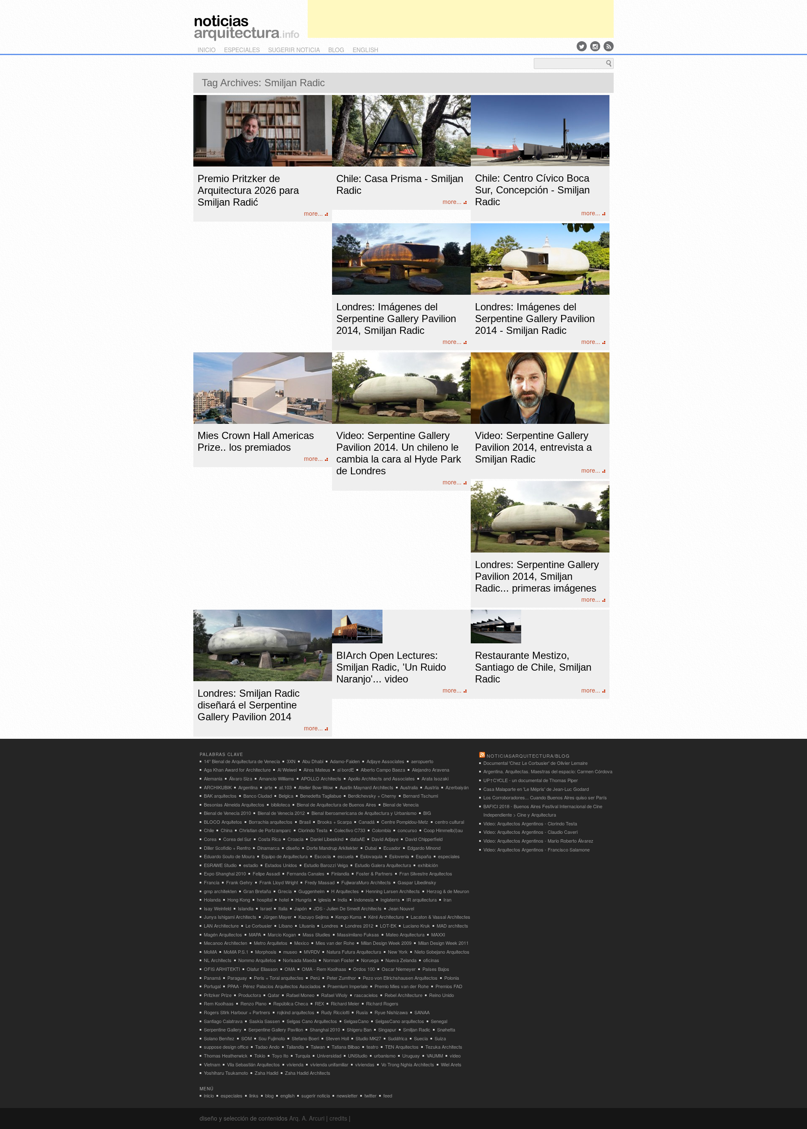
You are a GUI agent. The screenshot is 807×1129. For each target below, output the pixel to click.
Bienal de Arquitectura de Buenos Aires (336, 804)
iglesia (324, 899)
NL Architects (218, 960)
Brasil (305, 821)
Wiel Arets (451, 1064)
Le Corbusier (258, 925)
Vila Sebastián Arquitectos (253, 1064)
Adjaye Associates (385, 761)
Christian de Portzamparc (265, 830)
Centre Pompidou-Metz (404, 821)
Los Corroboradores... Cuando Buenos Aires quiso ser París (545, 797)
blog (336, 49)
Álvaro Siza (240, 778)
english (365, 49)
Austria (432, 787)
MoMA (210, 951)
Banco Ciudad (257, 795)
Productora (249, 995)
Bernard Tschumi (420, 795)
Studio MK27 (368, 1038)
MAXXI (438, 934)
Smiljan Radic (416, 1029)
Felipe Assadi (266, 873)
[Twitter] (582, 46)
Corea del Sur (237, 839)
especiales (242, 49)
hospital (264, 899)
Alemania (213, 778)
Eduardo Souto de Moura (229, 856)
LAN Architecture (221, 925)
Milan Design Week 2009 (386, 942)
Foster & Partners (374, 873)
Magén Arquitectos (223, 934)
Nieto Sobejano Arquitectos (441, 951)
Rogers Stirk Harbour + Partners (237, 1012)
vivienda (295, 1064)
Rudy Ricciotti (335, 1012)
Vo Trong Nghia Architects (407, 1064)
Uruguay (411, 1055)
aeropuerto (422, 761)
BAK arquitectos (220, 795)
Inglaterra (390, 899)
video (455, 1055)
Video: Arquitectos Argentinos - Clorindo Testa (530, 823)
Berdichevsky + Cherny (372, 795)
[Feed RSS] (609, 46)
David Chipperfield (424, 839)
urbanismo (385, 1055)
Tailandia (295, 1046)
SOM (246, 1038)
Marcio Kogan (282, 934)
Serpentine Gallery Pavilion (275, 1029)
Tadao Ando (267, 1046)
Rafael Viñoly (334, 995)
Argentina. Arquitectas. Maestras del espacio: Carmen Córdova (547, 771)
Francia (211, 882)
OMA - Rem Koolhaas (324, 968)
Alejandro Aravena (430, 769)
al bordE (345, 769)
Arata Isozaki (435, 778)
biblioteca (280, 804)
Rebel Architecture (403, 995)
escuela (345, 856)
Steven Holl (337, 1038)
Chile (209, 830)
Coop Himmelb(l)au (443, 830)
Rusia (362, 1012)
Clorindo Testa (312, 830)
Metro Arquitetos (270, 942)
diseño (293, 847)
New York (398, 951)
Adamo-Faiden (345, 761)
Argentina (248, 787)
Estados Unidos (281, 865)
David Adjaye (385, 839)
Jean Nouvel (401, 908)
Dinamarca (268, 847)
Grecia (285, 891)
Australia (409, 787)
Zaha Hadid (266, 1072)
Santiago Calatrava (223, 1021)
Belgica (286, 795)
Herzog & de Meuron (448, 891)
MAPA (255, 934)
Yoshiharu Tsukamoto (226, 1072)
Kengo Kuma (348, 916)
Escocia (322, 856)
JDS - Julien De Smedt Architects (348, 908)
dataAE (357, 839)
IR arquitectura (421, 899)
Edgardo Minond (423, 847)
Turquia (302, 1055)
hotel (284, 899)
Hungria (303, 899)
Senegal (439, 1021)
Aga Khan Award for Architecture (237, 769)
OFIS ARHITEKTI (222, 968)
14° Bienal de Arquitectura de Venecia (242, 761)
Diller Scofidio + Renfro (227, 847)
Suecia (421, 1038)
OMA (290, 968)
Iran (447, 899)
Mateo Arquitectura (405, 934)
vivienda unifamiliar (329, 1064)
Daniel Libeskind (326, 839)
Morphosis (266, 951)
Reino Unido (441, 995)
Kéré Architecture (386, 916)
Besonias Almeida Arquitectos (234, 804)
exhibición (428, 865)
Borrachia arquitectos (271, 821)
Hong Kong (238, 899)
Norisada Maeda (299, 960)
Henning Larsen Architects (393, 891)
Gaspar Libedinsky (417, 882)
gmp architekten (220, 891)
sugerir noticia (294, 49)
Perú (315, 977)
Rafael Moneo (300, 995)
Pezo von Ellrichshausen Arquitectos (400, 977)
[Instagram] (595, 46)
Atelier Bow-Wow (315, 787)
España (423, 856)
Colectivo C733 (349, 830)
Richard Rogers (382, 1003)
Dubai (371, 847)
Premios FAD (448, 986)
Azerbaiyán (457, 787)
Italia (282, 908)
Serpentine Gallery (223, 1029)
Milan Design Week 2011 (443, 942)
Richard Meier (345, 1003)
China (226, 830)
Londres (330, 925)
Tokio (259, 1055)
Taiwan (318, 1046)
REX (319, 1003)
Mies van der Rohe (335, 942)
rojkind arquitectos (295, 1012)
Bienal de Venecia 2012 (281, 812)
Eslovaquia (371, 856)
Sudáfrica (397, 1038)
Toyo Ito (280, 1055)
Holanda (212, 899)
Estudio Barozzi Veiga (326, 865)
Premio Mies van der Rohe (401, 986)
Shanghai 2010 (325, 1029)
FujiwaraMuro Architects (366, 882)
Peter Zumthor (341, 977)
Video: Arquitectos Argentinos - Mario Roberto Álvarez (538, 840)
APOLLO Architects (321, 778)
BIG (427, 812)
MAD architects (452, 925)
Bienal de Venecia (401, 804)
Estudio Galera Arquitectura (383, 865)
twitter (370, 1095)
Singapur (387, 1029)
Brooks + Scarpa (334, 821)
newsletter (347, 1095)
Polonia (451, 977)
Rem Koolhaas (219, 1003)
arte (268, 787)
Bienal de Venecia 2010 (227, 812)
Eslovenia (399, 856)
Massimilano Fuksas (358, 934)
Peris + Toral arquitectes (278, 977)
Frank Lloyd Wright (278, 882)
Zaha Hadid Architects (307, 1072)
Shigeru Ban (359, 1029)
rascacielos (366, 995)
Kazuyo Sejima (313, 916)
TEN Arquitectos (402, 1046)
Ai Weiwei (287, 769)
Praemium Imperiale (347, 986)
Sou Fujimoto (271, 1038)
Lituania (307, 925)
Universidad (329, 1055)
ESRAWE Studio (220, 865)
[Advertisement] (461, 19)
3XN (291, 761)
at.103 (285, 787)
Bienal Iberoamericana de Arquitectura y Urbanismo (364, 812)
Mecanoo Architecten (225, 942)
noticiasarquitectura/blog (528, 755)
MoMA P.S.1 (236, 951)
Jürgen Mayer (277, 916)
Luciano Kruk (416, 925)
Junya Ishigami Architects (230, 916)
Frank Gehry (239, 882)
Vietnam (212, 1064)
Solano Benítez (219, 1038)
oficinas (431, 960)
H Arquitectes (345, 891)
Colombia (381, 830)
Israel (266, 908)
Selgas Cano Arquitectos (312, 1021)
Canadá (366, 821)
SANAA (422, 1012)
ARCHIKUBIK (218, 787)
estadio (250, 865)
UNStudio (357, 1055)
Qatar (274, 995)
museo (290, 951)
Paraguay (237, 977)
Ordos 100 (364, 968)
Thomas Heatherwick (226, 1055)
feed (387, 1095)
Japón (300, 908)
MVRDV (312, 951)
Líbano (286, 925)
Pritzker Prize (218, 995)
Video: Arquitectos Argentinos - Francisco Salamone (536, 849)
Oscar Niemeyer (399, 968)
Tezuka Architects (443, 1046)
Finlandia (340, 873)
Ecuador (392, 847)
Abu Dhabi (312, 761)
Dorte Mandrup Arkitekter (332, 847)
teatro (372, 1046)
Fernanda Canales (305, 873)
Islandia (245, 908)
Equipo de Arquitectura (284, 856)
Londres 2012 (359, 925)
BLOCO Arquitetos (223, 821)
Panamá (212, 977)
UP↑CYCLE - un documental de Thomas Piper (530, 780)
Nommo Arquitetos (257, 960)
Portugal (212, 986)
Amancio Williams (276, 778)
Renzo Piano (253, 1003)
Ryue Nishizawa (391, 1012)
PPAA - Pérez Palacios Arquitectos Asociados (274, 986)
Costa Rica (269, 839)
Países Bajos (435, 968)
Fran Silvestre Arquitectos (425, 873)
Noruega (370, 960)
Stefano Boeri (305, 1038)
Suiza (440, 1038)
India (342, 899)
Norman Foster (338, 960)
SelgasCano (356, 1021)
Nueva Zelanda (401, 960)
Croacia (295, 839)
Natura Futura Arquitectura (354, 951)
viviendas (364, 1064)
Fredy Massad (320, 882)
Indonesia (364, 899)
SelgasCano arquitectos (399, 1021)
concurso (407, 830)
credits (338, 1118)
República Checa (290, 1003)
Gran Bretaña (257, 891)
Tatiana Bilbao (346, 1046)
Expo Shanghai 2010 (225, 873)
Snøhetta (446, 1029)
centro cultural (449, 821)
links (253, 1095)
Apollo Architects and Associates (381, 778)
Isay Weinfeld (217, 908)
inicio (207, 49)
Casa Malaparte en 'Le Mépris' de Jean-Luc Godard (536, 788)
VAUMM (435, 1055)
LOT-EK (388, 925)
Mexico (301, 942)
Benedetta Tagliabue (320, 795)
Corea (210, 839)
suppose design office (226, 1046)
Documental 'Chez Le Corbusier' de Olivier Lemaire (535, 762)
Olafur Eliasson (262, 968)
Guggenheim (311, 891)
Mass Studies (316, 934)
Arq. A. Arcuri (306, 1118)
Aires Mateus (316, 769)
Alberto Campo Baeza (383, 769)
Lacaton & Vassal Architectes (440, 916)
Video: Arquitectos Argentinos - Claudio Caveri (530, 831)
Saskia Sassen (264, 1021)
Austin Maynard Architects (366, 787)
